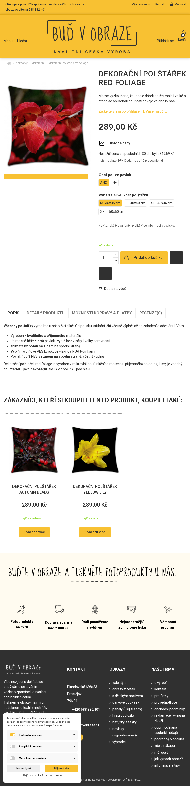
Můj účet (180, 4)
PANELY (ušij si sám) (127, 709)
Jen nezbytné (23, 768)
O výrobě (160, 683)
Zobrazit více (34, 532)
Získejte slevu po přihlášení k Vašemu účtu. (133, 111)
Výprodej (119, 742)
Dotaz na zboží (115, 289)
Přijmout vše (61, 768)
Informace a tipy (167, 765)
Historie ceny (119, 143)
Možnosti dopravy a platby (102, 313)
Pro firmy (161, 696)
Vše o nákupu (141, 4)
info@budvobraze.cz (83, 725)
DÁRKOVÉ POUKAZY (125, 702)
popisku (169, 225)
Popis (13, 313)
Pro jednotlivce (165, 702)
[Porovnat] (56, 433)
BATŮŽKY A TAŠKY (124, 722)
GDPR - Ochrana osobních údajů (166, 730)
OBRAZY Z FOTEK (123, 689)
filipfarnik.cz (133, 779)
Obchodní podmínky (169, 709)
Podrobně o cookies (169, 739)
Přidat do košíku (148, 257)
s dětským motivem (127, 696)
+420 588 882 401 (86, 709)
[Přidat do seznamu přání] (176, 257)
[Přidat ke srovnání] (105, 273)
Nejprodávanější (124, 735)
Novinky (118, 729)
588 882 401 (37, 9)
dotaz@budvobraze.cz (68, 4)
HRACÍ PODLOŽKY (123, 715)
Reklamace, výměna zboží (169, 718)
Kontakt (160, 4)
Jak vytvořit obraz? (168, 759)
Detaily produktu (46, 313)
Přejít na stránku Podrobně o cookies (42, 775)
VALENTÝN (119, 683)
